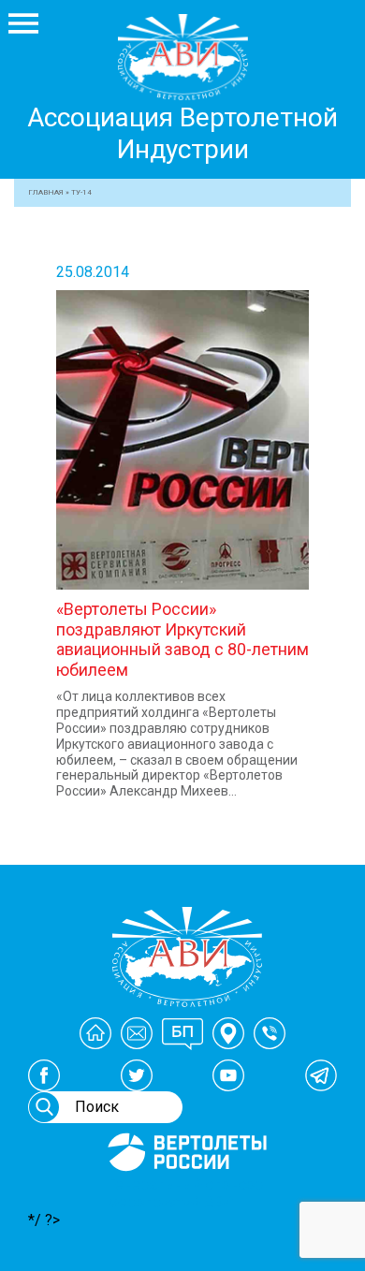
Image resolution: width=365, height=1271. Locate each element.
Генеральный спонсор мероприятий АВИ (185, 1193)
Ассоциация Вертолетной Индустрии (182, 133)
